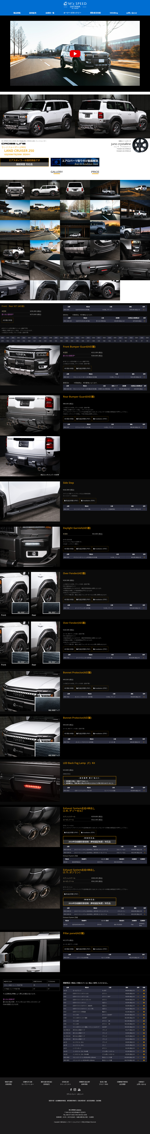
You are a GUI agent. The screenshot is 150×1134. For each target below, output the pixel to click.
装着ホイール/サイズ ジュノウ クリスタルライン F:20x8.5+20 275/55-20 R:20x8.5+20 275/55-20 (121, 146)
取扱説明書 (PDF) (84, 368)
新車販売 (32, 13)
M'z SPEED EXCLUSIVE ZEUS (14, 141)
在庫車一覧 (50, 13)
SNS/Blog (114, 13)
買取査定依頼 (95, 13)
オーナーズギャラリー (72, 13)
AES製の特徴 (7, 320)
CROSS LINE (30, 141)
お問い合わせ (131, 13)
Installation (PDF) (101, 419)
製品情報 (17, 13)
